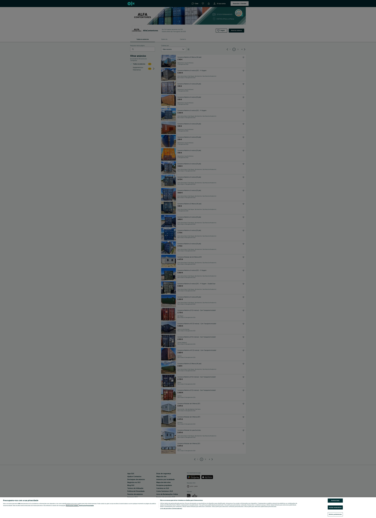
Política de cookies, (72, 505)
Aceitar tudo (335, 500)
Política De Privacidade (86, 505)
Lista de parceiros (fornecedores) (171, 508)
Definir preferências (335, 514)
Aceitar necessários (335, 507)
